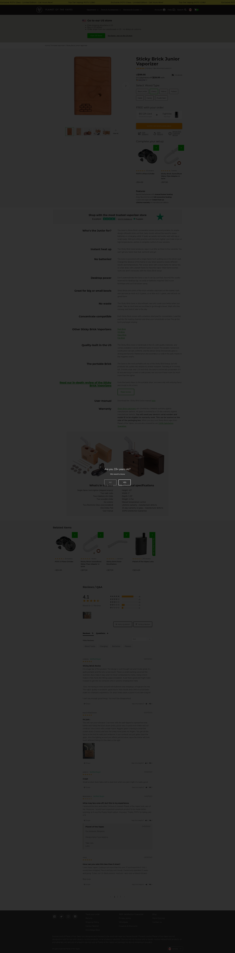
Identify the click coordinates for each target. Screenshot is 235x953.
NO (110, 482)
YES (124, 482)
